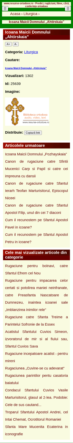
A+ (8, 44)
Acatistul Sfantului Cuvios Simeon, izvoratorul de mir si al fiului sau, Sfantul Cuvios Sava (36, 339)
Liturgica (31, 52)
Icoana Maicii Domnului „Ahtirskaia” (26, 68)
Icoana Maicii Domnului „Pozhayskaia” (36, 154)
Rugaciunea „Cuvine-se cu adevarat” (34, 368)
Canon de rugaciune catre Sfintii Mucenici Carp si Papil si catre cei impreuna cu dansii (36, 168)
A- (15, 44)
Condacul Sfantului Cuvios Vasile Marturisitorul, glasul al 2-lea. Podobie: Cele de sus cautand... (36, 397)
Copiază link (33, 132)
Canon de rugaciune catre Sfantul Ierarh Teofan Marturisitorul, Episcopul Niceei (36, 190)
